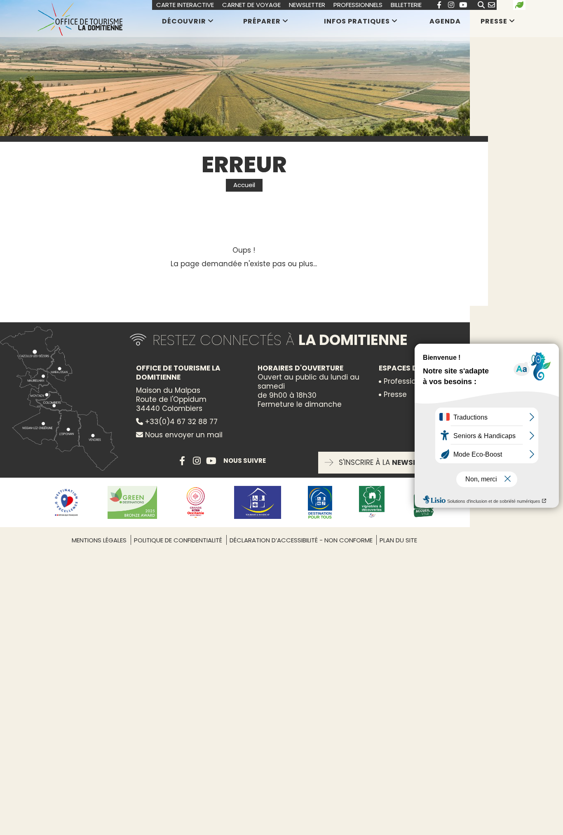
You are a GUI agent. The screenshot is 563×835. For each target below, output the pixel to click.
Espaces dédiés (408, 368)
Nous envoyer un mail (183, 435)
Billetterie (406, 4)
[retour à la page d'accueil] (80, 18)
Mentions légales (99, 540)
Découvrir (184, 21)
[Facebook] (439, 5)
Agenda (445, 21)
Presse (494, 21)
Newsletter (307, 4)
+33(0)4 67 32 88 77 (180, 422)
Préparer (262, 21)
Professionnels (357, 4)
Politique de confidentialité (178, 540)
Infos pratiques (357, 21)
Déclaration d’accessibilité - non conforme (302, 540)
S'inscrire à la (388, 462)
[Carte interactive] (62, 398)
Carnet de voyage (251, 4)
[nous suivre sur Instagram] (451, 5)
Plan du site (398, 540)
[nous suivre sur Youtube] (463, 5)
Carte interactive (185, 4)
